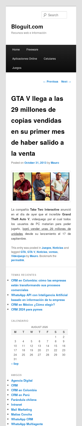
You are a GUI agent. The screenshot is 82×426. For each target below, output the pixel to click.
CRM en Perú (20, 395)
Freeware (32, 49)
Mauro (55, 163)
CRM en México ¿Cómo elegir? (33, 304)
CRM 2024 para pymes (26, 309)
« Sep (14, 364)
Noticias (58, 248)
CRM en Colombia (24, 390)
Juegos (16, 68)
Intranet (16, 404)
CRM (14, 385)
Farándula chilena (23, 399)
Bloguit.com (27, 26)
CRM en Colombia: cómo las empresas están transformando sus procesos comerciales (38, 285)
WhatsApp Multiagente (27, 424)
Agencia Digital (22, 380)
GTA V (31, 252)
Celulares (50, 58)
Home (16, 49)
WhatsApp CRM (22, 419)
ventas (53, 252)
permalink (17, 260)
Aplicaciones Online (24, 58)
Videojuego (18, 256)
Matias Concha (21, 414)
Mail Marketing (21, 409)
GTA (23, 252)
